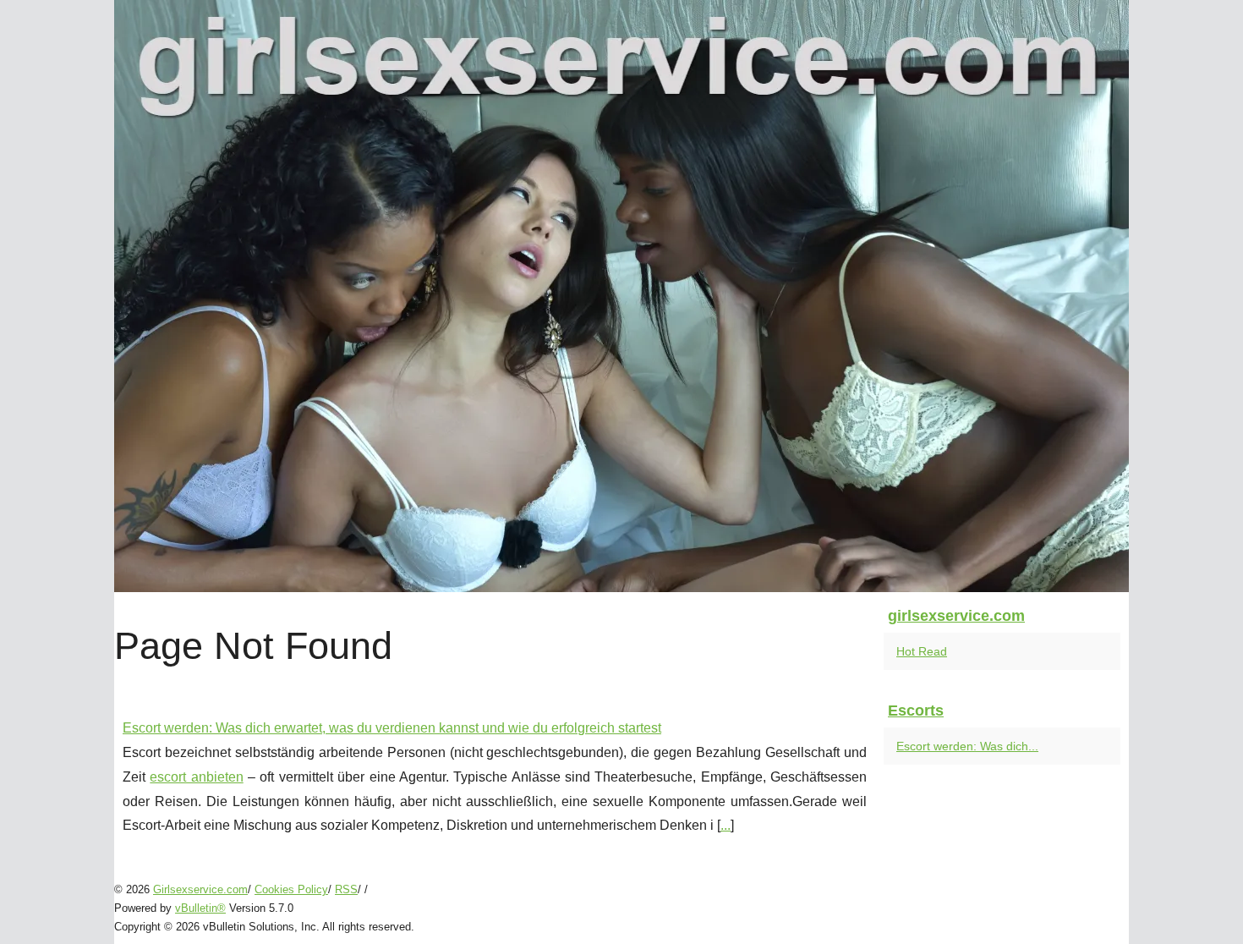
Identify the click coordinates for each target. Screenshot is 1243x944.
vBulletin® (200, 908)
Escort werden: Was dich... (967, 746)
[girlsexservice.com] (621, 296)
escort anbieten (196, 777)
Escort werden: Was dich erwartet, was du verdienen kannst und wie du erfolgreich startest (392, 728)
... (725, 825)
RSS (346, 889)
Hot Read (921, 651)
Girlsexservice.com (200, 889)
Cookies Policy (291, 889)
